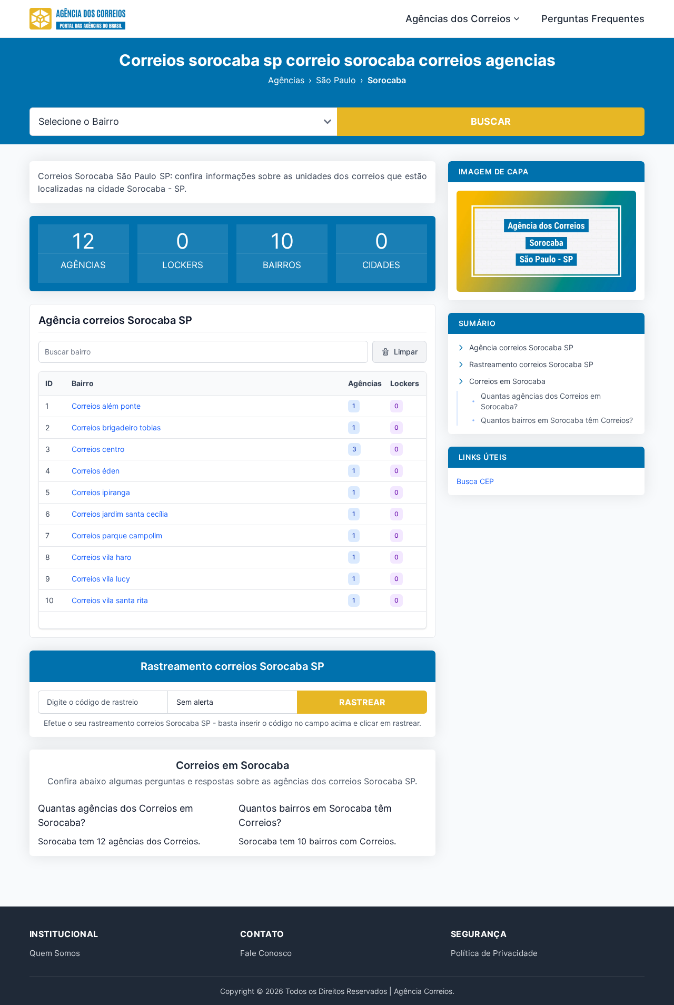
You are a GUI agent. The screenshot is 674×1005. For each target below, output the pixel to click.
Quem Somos (54, 953)
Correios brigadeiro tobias (116, 427)
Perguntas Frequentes (593, 18)
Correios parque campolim (117, 535)
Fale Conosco (266, 953)
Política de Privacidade (494, 953)
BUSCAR (491, 121)
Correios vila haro (101, 557)
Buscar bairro (68, 351)
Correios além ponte (106, 405)
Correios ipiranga (101, 492)
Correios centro (98, 449)
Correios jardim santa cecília (120, 513)
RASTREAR (362, 702)
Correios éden (96, 470)
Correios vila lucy (101, 578)
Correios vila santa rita (110, 600)
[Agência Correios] (77, 19)
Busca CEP (475, 481)
